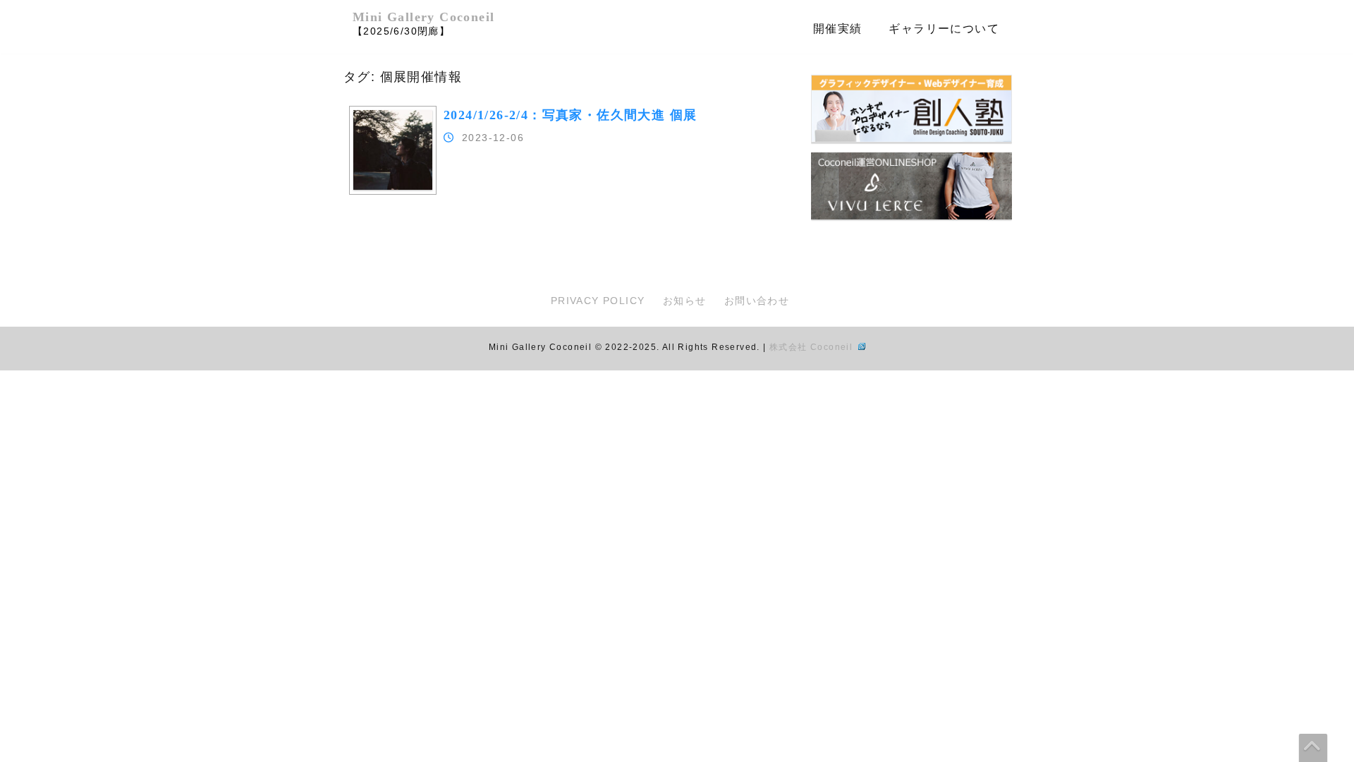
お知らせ (685, 300)
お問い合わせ (756, 300)
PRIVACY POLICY (598, 300)
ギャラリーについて (944, 29)
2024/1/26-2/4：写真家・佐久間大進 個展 (570, 115)
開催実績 (837, 29)
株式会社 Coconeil (812, 347)
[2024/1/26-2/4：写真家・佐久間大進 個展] (392, 186)
